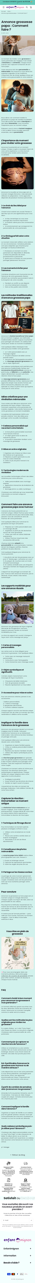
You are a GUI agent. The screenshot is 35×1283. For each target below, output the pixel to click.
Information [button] (10, 1255)
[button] (4, 7)
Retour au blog (18, 1155)
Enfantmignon (20, 1279)
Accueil (3, 11)
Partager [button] (6, 1147)
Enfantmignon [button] (11, 1248)
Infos (9, 11)
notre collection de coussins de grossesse (14, 975)
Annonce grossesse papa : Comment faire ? (14, 13)
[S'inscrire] (31, 1220)
